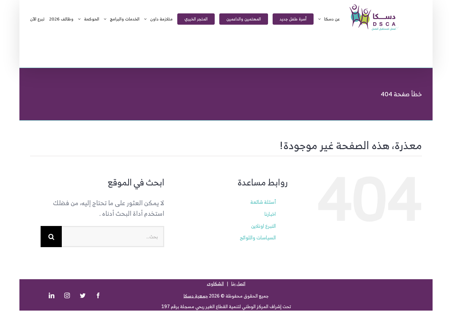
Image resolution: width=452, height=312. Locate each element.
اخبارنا (270, 213)
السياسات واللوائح (258, 237)
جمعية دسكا (196, 296)
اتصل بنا (238, 284)
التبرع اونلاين (263, 225)
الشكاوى (215, 284)
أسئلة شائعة (263, 201)
